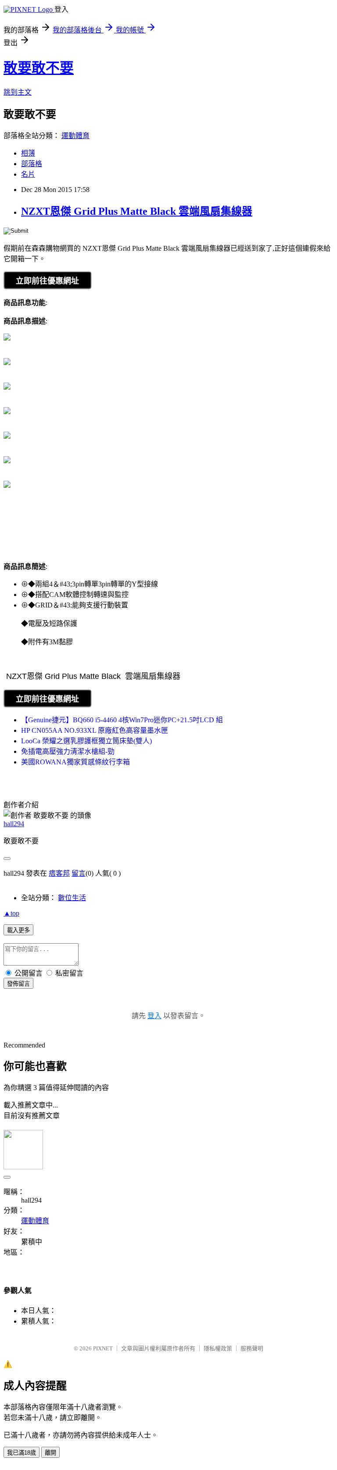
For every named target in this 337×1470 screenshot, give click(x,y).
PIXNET (103, 1348)
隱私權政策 (218, 1348)
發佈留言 (18, 983)
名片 (28, 174)
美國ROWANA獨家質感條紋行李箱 (75, 762)
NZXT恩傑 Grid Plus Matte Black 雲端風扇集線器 (136, 211)
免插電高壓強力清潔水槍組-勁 (68, 751)
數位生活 (72, 898)
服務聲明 (251, 1348)
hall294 (14, 823)
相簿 (28, 153)
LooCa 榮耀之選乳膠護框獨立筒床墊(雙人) (86, 741)
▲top (11, 913)
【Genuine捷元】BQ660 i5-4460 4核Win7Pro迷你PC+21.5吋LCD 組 (122, 720)
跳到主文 (18, 92)
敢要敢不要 (39, 68)
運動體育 (75, 135)
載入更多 (18, 930)
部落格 (31, 163)
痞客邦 (59, 873)
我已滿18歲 (21, 1452)
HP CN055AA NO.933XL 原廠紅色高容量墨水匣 (94, 730)
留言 (79, 873)
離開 (50, 1452)
